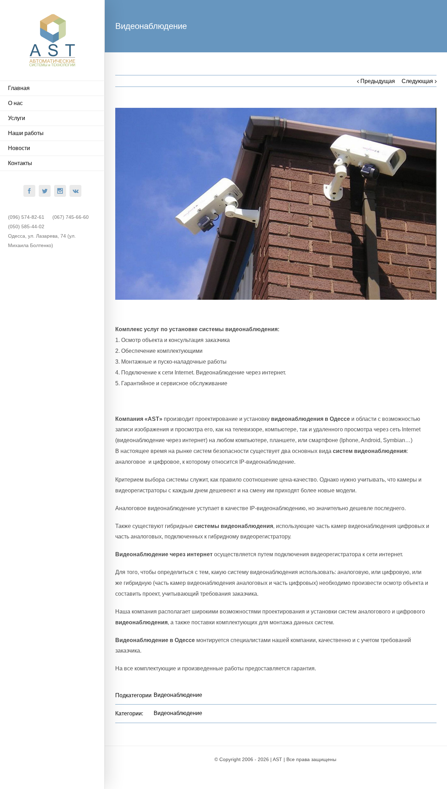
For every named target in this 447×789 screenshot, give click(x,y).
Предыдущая (377, 81)
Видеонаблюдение (178, 695)
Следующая (417, 81)
